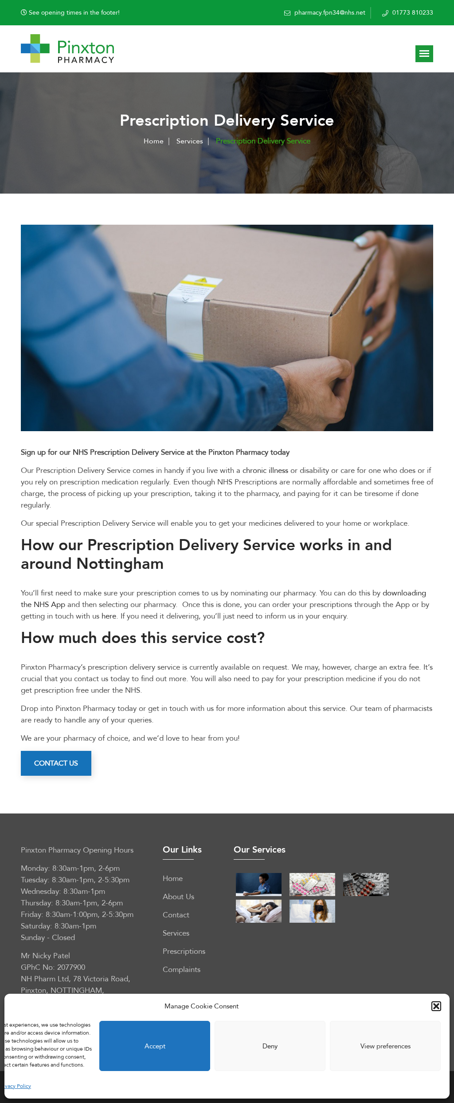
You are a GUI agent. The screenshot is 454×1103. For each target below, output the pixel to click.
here (109, 616)
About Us (178, 897)
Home (154, 141)
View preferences (385, 1046)
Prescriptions (184, 951)
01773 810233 (412, 12)
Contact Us (56, 763)
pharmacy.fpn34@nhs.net (329, 12)
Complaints (181, 969)
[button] (436, 1006)
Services (189, 141)
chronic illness (265, 470)
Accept (155, 1046)
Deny (270, 1046)
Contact (176, 915)
